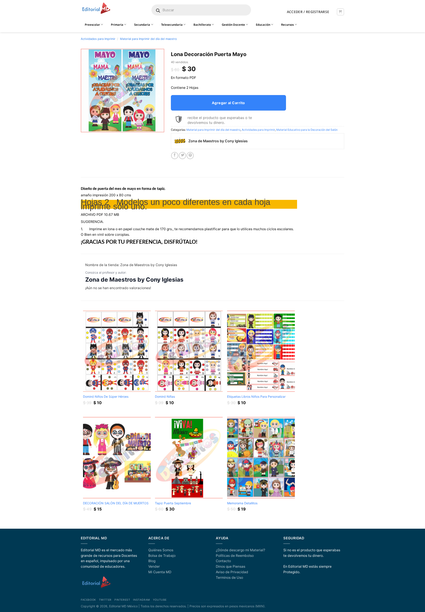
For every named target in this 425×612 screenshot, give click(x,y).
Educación (263, 25)
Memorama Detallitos (242, 503)
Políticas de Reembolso (235, 556)
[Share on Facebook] (174, 155)
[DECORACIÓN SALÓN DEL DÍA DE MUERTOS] (117, 457)
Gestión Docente (233, 25)
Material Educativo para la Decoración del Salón (307, 129)
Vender (154, 566)
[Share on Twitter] (182, 155)
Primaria (117, 25)
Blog (151, 561)
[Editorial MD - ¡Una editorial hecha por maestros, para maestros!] (96, 8)
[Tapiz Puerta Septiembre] (189, 457)
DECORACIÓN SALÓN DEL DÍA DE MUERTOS (116, 503)
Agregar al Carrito (228, 103)
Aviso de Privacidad (232, 572)
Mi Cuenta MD (159, 572)
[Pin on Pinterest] (190, 155)
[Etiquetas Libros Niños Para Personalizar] (261, 351)
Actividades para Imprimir (98, 39)
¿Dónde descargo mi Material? (240, 550)
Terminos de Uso (229, 577)
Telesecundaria (172, 25)
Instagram (141, 599)
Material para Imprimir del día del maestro (148, 39)
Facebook (88, 599)
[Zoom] (86, 127)
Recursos (287, 25)
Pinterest (122, 599)
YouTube (160, 599)
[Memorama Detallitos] (261, 457)
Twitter (105, 599)
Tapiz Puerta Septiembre (173, 503)
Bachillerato (202, 25)
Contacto (223, 561)
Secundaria (142, 25)
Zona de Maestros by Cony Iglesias (134, 279)
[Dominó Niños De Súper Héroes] (117, 351)
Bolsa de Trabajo (162, 556)
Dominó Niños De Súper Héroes (105, 396)
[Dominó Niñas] (189, 351)
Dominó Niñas (165, 396)
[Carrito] (340, 11)
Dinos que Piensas (230, 566)
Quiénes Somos (160, 550)
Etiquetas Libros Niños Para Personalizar (256, 396)
